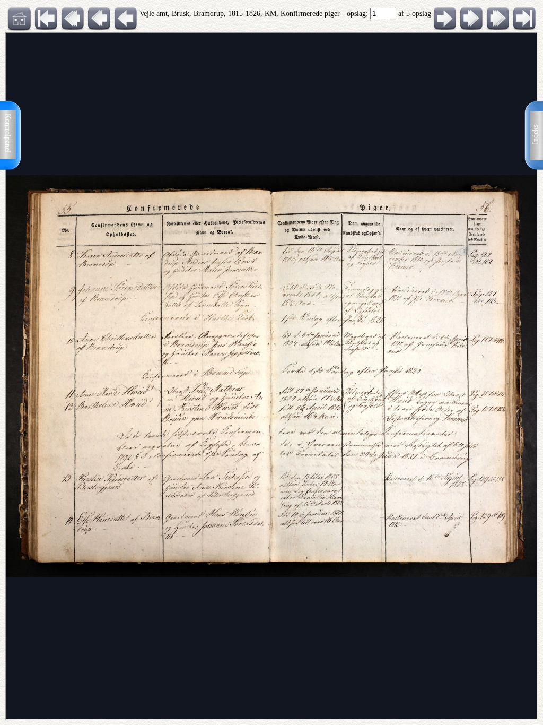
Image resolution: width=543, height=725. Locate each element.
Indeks (535, 134)
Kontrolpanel (8, 133)
